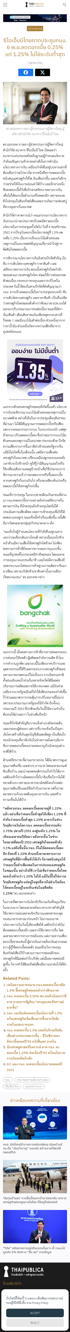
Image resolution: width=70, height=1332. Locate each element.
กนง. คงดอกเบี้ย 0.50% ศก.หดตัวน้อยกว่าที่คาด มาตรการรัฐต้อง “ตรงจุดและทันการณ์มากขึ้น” (36, 1001)
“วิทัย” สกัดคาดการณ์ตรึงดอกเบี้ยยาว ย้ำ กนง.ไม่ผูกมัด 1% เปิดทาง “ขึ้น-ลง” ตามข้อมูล (34, 1250)
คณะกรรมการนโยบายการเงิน (32, 1079)
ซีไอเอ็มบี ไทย (12, 1086)
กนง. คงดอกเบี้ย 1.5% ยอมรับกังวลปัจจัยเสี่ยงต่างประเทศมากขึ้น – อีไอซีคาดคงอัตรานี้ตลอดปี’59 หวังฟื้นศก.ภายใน (34, 1035)
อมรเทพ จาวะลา (33, 1086)
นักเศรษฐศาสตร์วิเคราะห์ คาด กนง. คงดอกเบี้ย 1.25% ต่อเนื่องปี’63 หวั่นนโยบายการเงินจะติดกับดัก (36, 1052)
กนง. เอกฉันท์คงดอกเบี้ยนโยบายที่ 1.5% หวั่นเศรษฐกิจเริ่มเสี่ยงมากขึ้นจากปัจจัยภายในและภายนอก (34, 1018)
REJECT (35, 1322)
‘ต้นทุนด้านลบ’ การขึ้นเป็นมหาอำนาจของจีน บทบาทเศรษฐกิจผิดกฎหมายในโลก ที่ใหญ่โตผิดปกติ (35, 1200)
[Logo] (35, 4)
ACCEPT (35, 1313)
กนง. (7, 1079)
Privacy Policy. (40, 1302)
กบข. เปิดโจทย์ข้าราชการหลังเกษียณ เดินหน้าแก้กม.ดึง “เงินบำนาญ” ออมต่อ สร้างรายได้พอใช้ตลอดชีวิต (32, 1148)
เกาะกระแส (35, 28)
